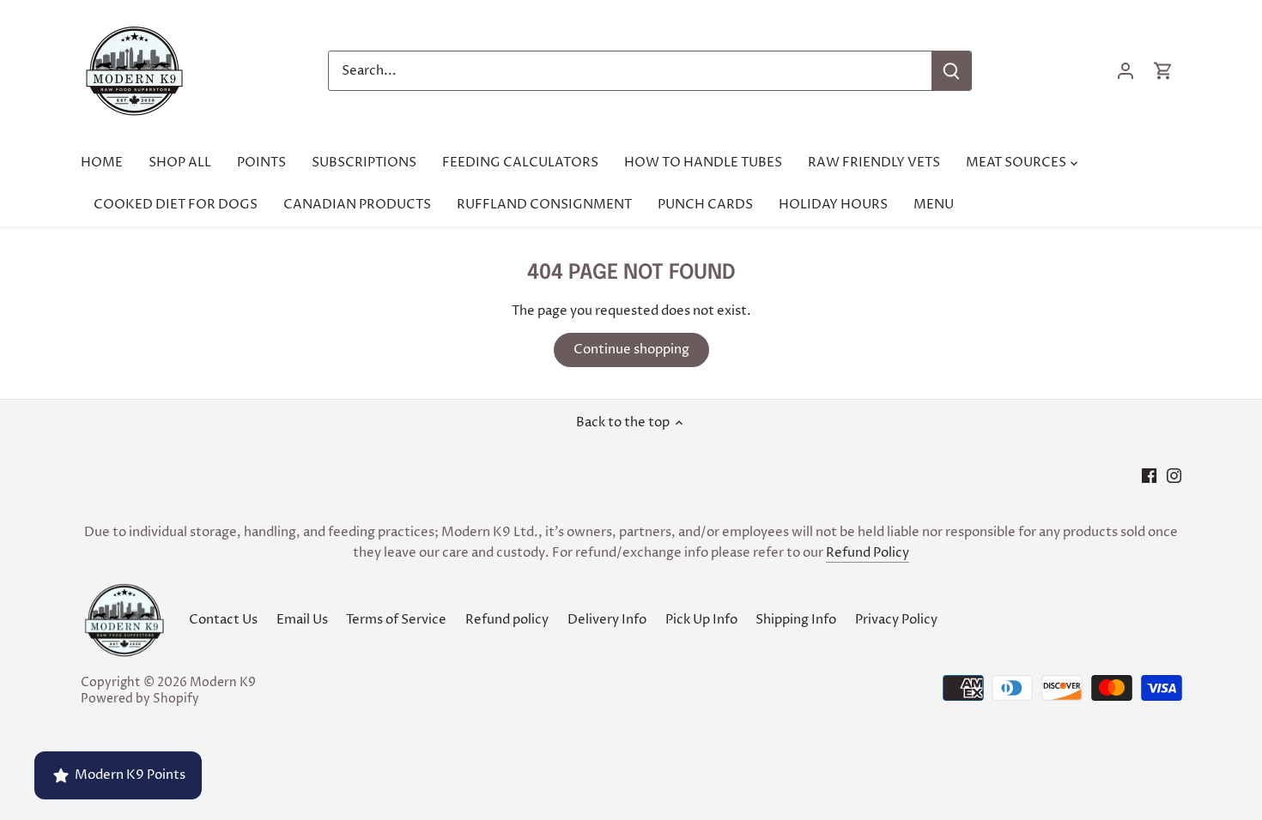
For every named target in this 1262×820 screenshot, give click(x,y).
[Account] (1125, 70)
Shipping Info (795, 620)
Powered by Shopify (140, 699)
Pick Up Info (701, 620)
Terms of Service (396, 620)
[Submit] (950, 70)
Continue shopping (631, 350)
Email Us (302, 620)
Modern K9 (223, 682)
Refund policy (507, 620)
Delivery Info (606, 620)
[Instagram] (1174, 475)
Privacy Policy (896, 620)
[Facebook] (1149, 475)
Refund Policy (867, 553)
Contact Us (223, 620)
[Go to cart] (1163, 70)
